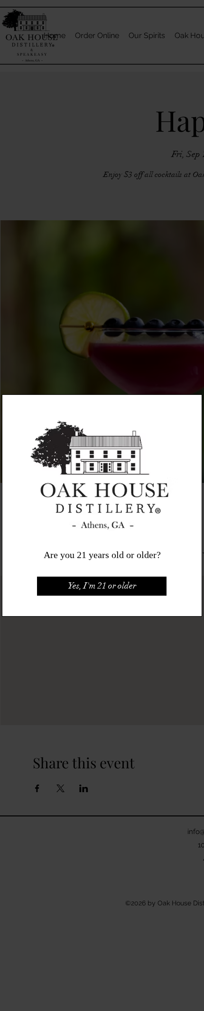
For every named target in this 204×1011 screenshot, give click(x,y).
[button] (102, 586)
